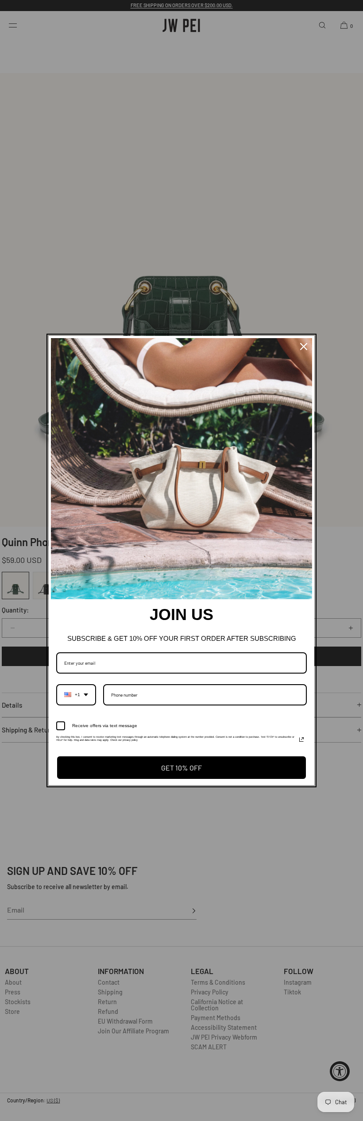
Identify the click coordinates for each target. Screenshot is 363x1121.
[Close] (303, 346)
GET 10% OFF (181, 767)
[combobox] (76, 694)
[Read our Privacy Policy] (301, 739)
